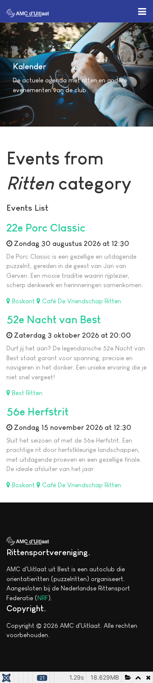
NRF (42, 597)
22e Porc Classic (45, 228)
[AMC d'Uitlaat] (27, 12)
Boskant (23, 301)
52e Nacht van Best (53, 319)
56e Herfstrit (37, 412)
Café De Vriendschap (72, 301)
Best (18, 392)
